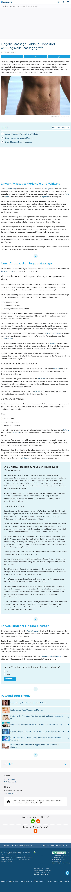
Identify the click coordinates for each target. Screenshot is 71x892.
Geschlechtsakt (6, 339)
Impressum (50, 881)
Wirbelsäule (15, 433)
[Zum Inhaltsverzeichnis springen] (35, 256)
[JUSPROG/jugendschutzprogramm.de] (59, 852)
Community (14, 845)
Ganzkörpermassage (53, 333)
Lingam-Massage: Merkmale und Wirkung (21, 134)
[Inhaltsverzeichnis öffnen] (67, 873)
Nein (8, 674)
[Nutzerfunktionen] (63, 2)
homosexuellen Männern (51, 656)
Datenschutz (58, 881)
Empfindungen (24, 458)
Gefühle (66, 430)
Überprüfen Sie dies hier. (41, 874)
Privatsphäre (66, 881)
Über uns (45, 845)
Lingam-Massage (10, 189)
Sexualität (53, 343)
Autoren (52, 845)
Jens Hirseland (9, 779)
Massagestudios (7, 271)
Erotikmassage (21, 6)
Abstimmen (10, 679)
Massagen (47, 189)
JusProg (67, 863)
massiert (56, 369)
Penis (67, 194)
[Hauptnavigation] (68, 2)
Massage (12, 6)
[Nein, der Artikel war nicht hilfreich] (38, 821)
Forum (6, 845)
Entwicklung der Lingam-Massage (18, 142)
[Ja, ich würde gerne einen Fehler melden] (35, 831)
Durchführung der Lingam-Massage (19, 138)
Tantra (46, 269)
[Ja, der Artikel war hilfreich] (33, 821)
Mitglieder (22, 845)
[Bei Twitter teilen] (35, 56)
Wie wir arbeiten (61, 845)
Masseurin (41, 379)
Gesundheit (4, 6)
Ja (7, 671)
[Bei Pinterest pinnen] (59, 56)
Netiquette (29, 845)
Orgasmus (45, 197)
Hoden (6, 197)
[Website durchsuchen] (59, 2)
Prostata (37, 391)
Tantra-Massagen (33, 631)
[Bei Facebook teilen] (12, 56)
